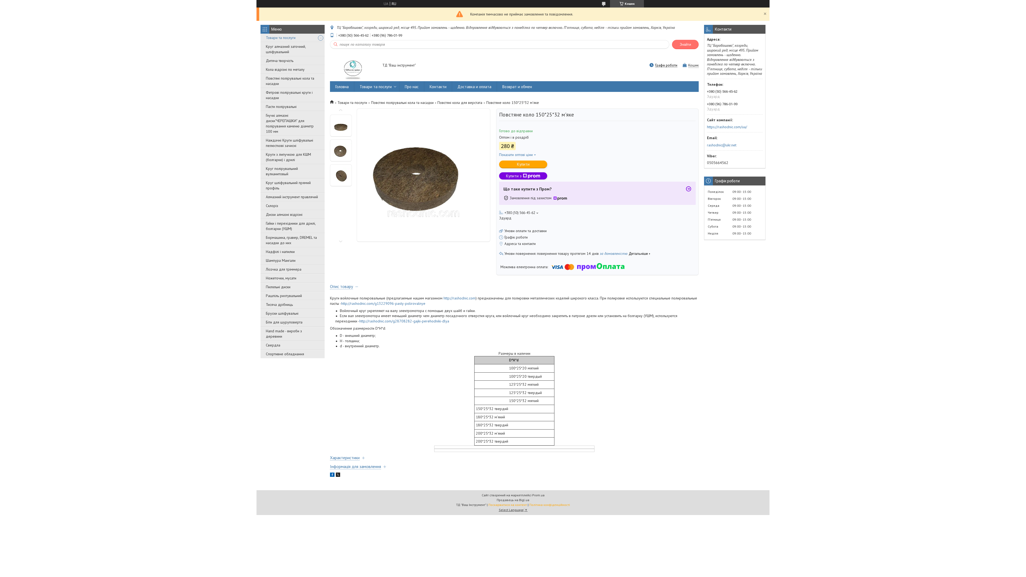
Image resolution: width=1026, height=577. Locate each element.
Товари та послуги (281, 37)
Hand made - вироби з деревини (284, 334)
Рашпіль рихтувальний (284, 295)
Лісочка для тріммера (283, 269)
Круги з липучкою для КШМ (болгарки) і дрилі (288, 157)
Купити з (514, 175)
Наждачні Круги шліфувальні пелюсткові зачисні (289, 143)
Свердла (273, 345)
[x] (338, 475)
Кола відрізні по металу (285, 69)
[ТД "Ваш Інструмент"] (353, 65)
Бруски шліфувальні (282, 313)
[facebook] (332, 475)
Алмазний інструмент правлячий (292, 196)
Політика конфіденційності (549, 505)
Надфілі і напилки (280, 251)
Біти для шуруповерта (284, 322)
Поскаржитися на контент (507, 505)
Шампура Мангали (281, 260)
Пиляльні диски (278, 286)
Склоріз (272, 205)
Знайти (685, 44)
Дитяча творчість (279, 60)
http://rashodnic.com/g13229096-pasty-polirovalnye (383, 303)
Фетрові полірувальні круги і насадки (289, 95)
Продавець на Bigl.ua (513, 500)
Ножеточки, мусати (281, 278)
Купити (523, 164)
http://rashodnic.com (460, 298)
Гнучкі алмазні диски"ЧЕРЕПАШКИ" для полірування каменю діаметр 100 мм (290, 123)
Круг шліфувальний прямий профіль (288, 185)
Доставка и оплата (474, 87)
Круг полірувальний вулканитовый (282, 171)
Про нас (412, 87)
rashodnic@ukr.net (721, 145)
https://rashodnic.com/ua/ (727, 126)
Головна (342, 87)
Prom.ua (538, 495)
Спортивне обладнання (285, 354)
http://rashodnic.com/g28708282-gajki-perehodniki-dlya (404, 321)
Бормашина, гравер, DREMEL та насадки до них (291, 240)
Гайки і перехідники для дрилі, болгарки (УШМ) (291, 226)
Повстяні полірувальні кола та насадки (290, 81)
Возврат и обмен (517, 87)
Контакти (438, 87)
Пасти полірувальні (281, 106)
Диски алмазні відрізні (284, 214)
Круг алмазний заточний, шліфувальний (286, 49)
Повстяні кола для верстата (459, 102)
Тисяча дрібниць (279, 304)
